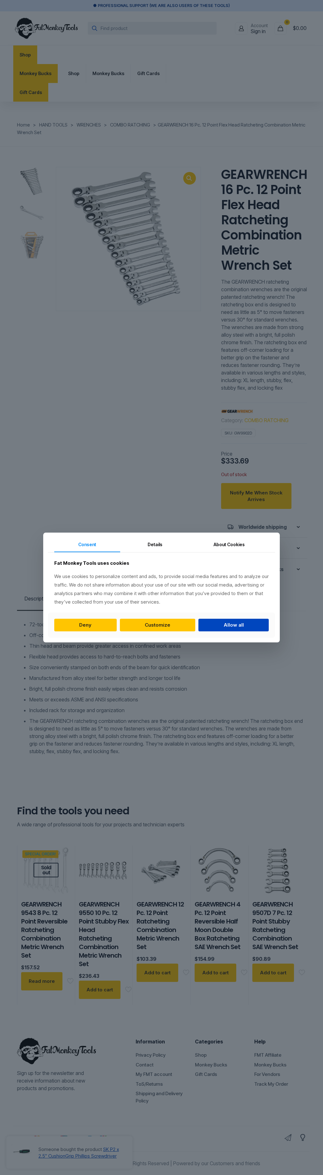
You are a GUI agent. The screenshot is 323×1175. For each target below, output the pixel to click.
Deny (85, 625)
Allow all (234, 625)
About (229, 544)
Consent (87, 544)
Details (155, 544)
